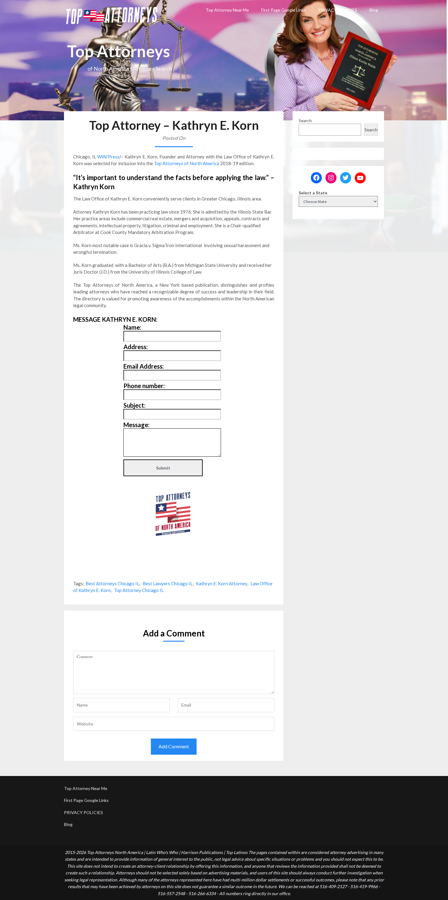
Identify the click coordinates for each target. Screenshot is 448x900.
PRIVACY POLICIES (337, 9)
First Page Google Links (283, 9)
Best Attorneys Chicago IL (112, 583)
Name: (132, 327)
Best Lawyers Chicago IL (168, 583)
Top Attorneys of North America (186, 163)
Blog (373, 9)
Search (305, 120)
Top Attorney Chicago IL (139, 590)
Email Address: (143, 366)
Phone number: (144, 385)
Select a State (313, 192)
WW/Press (108, 156)
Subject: (134, 405)
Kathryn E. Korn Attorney (221, 583)
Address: (135, 346)
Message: (136, 424)
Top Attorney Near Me (227, 9)
